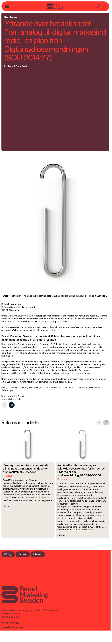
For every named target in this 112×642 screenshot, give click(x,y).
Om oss (22, 554)
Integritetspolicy (10, 623)
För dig (7, 554)
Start (5, 295)
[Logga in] (99, 6)
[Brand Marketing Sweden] (55, 6)
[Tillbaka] (4, 405)
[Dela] (12, 405)
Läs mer (37, 554)
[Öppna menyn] (7, 6)
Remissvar (16, 295)
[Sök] (105, 6)
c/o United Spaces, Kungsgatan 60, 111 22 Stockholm (29, 610)
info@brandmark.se (12, 613)
